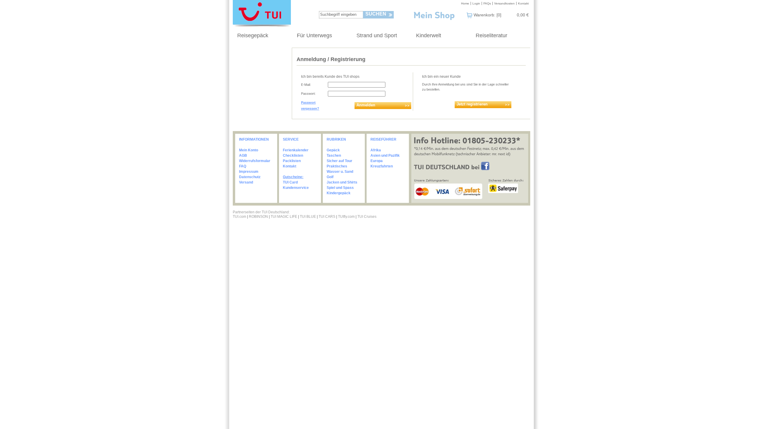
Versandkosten (504, 3)
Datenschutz (249, 177)
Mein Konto (248, 150)
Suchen (375, 13)
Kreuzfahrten (381, 166)
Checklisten (293, 155)
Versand (246, 182)
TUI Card (290, 182)
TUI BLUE (308, 216)
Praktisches (337, 166)
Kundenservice (296, 188)
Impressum (248, 172)
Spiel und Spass (340, 188)
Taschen (334, 155)
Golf (330, 177)
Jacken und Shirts (342, 182)
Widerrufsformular (254, 161)
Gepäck (333, 150)
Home (465, 3)
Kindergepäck (339, 193)
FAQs (487, 3)
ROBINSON (258, 216)
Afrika (375, 150)
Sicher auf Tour (339, 161)
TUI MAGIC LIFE (284, 216)
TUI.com (239, 216)
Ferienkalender (295, 150)
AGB (243, 155)
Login (476, 3)
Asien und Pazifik (385, 155)
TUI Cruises (366, 216)
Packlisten (292, 161)
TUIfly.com (346, 216)
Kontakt (523, 3)
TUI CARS (327, 216)
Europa (376, 161)
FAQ (242, 166)
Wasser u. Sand (340, 172)
